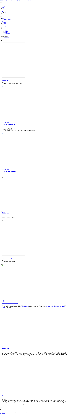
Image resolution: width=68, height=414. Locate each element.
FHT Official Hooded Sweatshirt (8, 80)
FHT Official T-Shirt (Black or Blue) (9, 171)
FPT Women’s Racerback (7, 258)
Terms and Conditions (60, 411)
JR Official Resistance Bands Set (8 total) (10, 303)
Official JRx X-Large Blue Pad (8, 397)
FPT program (27, 306)
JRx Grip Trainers (5, 348)
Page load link (2, 413)
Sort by (6, 30)
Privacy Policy (65, 411)
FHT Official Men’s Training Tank (8, 124)
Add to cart (4, 396)
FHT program (22, 306)
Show (6, 37)
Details (8, 122)
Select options (4, 122)
